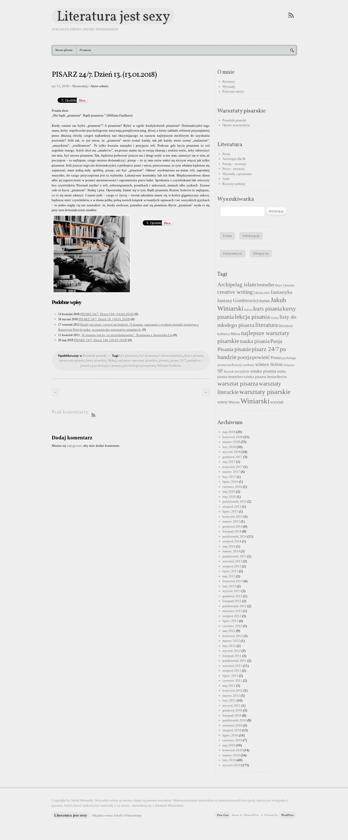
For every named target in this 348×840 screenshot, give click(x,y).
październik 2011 (234, 661)
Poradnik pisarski (95, 356)
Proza (226, 154)
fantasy (224, 300)
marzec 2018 (231, 442)
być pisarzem (148, 356)
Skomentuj (79, 86)
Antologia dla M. (234, 159)
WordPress (287, 815)
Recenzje (228, 81)
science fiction (269, 364)
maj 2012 (228, 631)
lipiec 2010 (230, 735)
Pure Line (223, 815)
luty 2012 (229, 646)
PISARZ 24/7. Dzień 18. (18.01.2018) (104, 319)
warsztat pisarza (237, 383)
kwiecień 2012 (232, 636)
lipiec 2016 (230, 481)
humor (264, 301)
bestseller (265, 284)
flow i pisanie (193, 356)
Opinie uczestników (236, 125)
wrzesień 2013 (232, 561)
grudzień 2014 (232, 526)
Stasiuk (229, 371)
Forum (227, 236)
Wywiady (228, 86)
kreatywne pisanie (71, 360)
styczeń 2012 (231, 651)
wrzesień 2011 (232, 666)
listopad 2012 (232, 601)
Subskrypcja (251, 236)
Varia (226, 179)
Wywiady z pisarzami (237, 174)
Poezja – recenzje (234, 164)
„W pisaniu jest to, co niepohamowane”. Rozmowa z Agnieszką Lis (126, 335)
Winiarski (255, 401)
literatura (266, 325)
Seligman (289, 365)
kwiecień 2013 (232, 581)
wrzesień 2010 (232, 725)
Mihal (112, 360)
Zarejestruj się (232, 253)
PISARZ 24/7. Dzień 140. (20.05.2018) (100, 340)
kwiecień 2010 (232, 750)
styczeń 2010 (231, 765)
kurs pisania (267, 309)
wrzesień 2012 (232, 611)
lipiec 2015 (230, 511)
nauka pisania (255, 341)
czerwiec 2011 (232, 680)
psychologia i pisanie (107, 365)
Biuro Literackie (285, 285)
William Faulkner (169, 365)
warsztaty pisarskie (265, 392)
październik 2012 (234, 606)
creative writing (235, 292)
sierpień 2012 (231, 616)
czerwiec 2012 (232, 626)
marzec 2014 (231, 551)
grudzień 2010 (232, 710)
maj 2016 (228, 491)
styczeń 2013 (231, 591)
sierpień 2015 (231, 506)
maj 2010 (228, 745)
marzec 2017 (231, 472)
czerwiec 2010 (232, 740)
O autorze (85, 50)
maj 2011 (228, 686)
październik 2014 (234, 536)
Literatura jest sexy (113, 16)
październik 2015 (234, 501)
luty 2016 (229, 497)
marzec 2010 (231, 755)
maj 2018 (228, 432)
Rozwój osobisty (234, 184)
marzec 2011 (231, 695)
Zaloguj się (261, 253)
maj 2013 (228, 576)
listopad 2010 (232, 715)
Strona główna (64, 50)
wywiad (276, 402)
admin (103, 86)
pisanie (164, 360)
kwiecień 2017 (232, 467)
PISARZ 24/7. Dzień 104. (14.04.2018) (107, 314)
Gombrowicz (246, 300)
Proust (276, 357)
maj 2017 (228, 462)
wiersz (222, 402)
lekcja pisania (252, 316)
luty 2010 (229, 760)
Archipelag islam (236, 285)
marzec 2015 (231, 521)
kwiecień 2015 (232, 516)
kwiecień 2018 (232, 437)
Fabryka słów (261, 292)
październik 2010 (234, 720)
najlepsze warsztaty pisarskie (138, 360)
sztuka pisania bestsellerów (265, 376)
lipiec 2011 (230, 676)
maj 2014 (228, 546)
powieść (261, 357)
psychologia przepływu (139, 365)
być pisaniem (128, 356)
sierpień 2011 (231, 670)
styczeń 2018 (231, 452)
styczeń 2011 (231, 705)
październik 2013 (234, 556)
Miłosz (235, 334)
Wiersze (234, 402)
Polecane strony (233, 91)
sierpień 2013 (231, 566)
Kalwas (248, 309)
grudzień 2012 (232, 596)
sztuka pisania (263, 371)
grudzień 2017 (232, 457)
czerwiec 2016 (232, 487)
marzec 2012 (231, 641)
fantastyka (281, 292)
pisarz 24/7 (178, 360)
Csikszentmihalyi (171, 356)
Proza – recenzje (233, 169)
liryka (275, 318)
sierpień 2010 (231, 730)
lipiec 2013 (230, 571)
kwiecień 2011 (232, 690)
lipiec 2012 (230, 621)
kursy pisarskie (96, 360)
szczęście (242, 371)
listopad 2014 (232, 531)
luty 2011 (229, 700)
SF (220, 371)
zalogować (74, 446)
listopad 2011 (232, 656)
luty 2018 (229, 447)
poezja (244, 357)
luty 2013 (229, 586)
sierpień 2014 (231, 541)
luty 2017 (229, 477)
